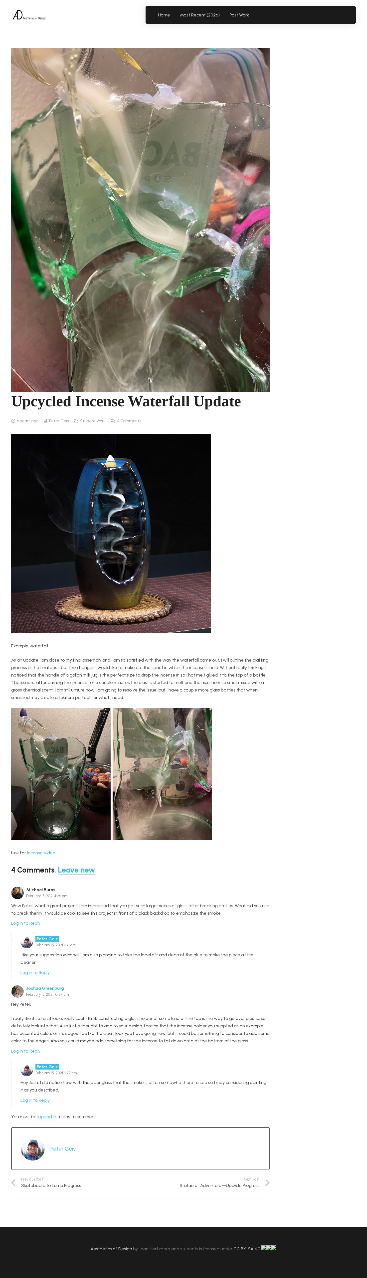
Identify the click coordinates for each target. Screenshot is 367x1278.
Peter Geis (59, 420)
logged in (46, 1116)
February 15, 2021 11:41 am (55, 945)
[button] (252, 15)
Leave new (76, 870)
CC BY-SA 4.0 (247, 1249)
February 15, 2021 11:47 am (56, 1073)
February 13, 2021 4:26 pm (46, 896)
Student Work (93, 420)
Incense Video (41, 853)
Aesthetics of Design (112, 1249)
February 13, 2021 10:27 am (47, 994)
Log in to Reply (25, 923)
